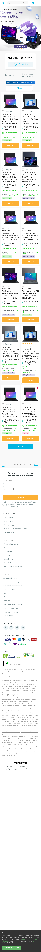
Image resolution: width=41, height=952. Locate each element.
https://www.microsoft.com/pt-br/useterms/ (16, 713)
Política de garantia (10, 525)
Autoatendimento (10, 578)
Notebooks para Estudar (12, 567)
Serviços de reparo (10, 612)
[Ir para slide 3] (21, 48)
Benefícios (23, 64)
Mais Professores (10, 563)
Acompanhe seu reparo (12, 582)
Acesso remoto (9, 589)
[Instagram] (11, 627)
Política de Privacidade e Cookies (16, 529)
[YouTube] (23, 627)
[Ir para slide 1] (17, 48)
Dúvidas (6, 593)
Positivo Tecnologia (11, 544)
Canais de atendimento (12, 586)
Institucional (8, 517)
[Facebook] (6, 627)
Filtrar (19, 88)
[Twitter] (17, 627)
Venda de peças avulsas (12, 608)
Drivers (6, 597)
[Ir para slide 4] (23, 48)
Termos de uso (9, 521)
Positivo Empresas (10, 548)
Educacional (8, 555)
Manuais (6, 601)
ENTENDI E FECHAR (11, 948)
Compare (8, 111)
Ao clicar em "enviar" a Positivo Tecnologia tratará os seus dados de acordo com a (20, 504)
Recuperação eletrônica (12, 604)
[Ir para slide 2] (19, 48)
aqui (34, 941)
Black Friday (8, 559)
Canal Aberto (8, 616)
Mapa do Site (8, 532)
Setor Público (8, 552)
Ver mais (20, 446)
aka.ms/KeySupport (23, 699)
